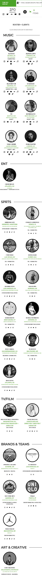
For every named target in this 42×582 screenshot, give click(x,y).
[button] (25, 11)
